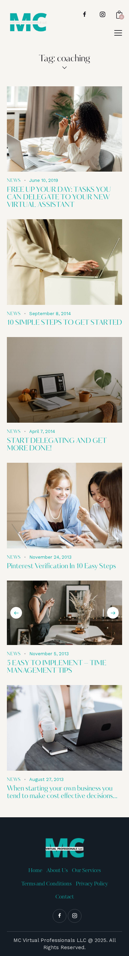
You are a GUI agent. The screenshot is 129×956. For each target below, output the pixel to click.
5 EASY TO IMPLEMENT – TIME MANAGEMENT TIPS (56, 667)
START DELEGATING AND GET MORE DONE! (57, 445)
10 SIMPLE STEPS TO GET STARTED (64, 323)
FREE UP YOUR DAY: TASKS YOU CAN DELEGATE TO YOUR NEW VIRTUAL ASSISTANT (59, 198)
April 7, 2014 (42, 431)
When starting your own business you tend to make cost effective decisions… (62, 792)
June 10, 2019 (43, 180)
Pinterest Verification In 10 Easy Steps (61, 566)
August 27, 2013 (46, 779)
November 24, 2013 (50, 557)
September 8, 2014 (50, 313)
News (14, 180)
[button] (16, 613)
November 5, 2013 (49, 653)
